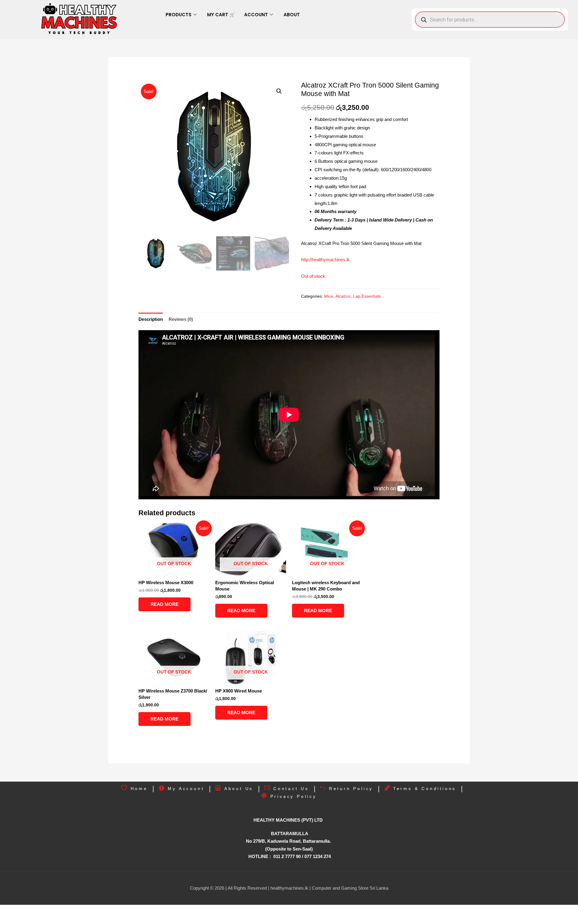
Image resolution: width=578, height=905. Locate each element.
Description (150, 319)
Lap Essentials (367, 296)
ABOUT (292, 14)
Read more (165, 604)
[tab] (150, 319)
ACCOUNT (256, 14)
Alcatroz (343, 296)
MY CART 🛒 (221, 14)
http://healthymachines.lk (325, 259)
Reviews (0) (181, 319)
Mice (328, 296)
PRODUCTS (178, 14)
